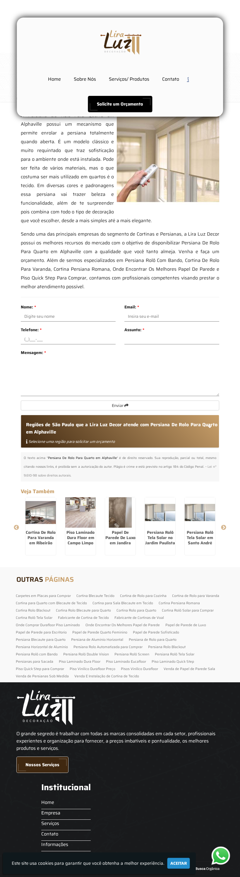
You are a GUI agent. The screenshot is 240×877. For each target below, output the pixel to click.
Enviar (118, 405)
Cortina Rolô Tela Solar (34, 617)
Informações (54, 844)
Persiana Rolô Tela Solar (174, 654)
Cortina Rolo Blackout (33, 610)
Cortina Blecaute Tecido (95, 595)
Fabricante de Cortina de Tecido (83, 617)
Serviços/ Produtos (129, 79)
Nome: (28, 307)
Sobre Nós (85, 79)
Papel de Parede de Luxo (185, 625)
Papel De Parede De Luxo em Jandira (120, 537)
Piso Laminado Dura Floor (79, 661)
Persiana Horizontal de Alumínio (42, 647)
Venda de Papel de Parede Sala (189, 668)
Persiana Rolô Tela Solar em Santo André (200, 537)
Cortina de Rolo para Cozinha (143, 595)
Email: (131, 307)
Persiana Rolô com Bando (37, 654)
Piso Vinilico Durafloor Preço (92, 668)
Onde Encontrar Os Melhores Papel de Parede (122, 625)
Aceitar (178, 863)
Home (54, 79)
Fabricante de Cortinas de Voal (139, 617)
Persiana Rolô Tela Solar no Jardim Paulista (160, 537)
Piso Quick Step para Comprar (40, 668)
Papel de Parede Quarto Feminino (99, 632)
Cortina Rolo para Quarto (136, 610)
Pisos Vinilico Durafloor (139, 668)
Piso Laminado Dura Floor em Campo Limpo (80, 537)
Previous (16, 528)
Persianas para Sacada (34, 661)
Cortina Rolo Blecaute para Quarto (83, 610)
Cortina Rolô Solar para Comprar (188, 610)
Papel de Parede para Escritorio (41, 632)
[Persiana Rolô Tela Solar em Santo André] (200, 512)
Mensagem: (33, 352)
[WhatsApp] (223, 855)
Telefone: (31, 330)
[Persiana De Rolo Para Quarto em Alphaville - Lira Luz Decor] (120, 42)
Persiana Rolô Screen (131, 654)
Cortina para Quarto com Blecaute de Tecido (51, 603)
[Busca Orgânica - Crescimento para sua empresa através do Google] (203, 868)
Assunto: (134, 330)
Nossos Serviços (42, 764)
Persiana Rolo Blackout (167, 647)
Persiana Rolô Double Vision (86, 654)
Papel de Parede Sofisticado (156, 632)
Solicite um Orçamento (120, 104)
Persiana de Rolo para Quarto (152, 639)
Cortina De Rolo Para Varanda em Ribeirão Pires (41, 540)
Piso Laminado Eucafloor (126, 661)
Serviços (50, 823)
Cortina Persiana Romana (179, 603)
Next (224, 528)
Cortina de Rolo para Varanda (195, 595)
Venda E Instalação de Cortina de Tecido (106, 676)
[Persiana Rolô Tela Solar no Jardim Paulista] (160, 512)
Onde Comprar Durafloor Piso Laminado (48, 625)
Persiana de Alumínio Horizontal (97, 639)
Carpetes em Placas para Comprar (43, 595)
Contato (170, 79)
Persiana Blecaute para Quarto (41, 639)
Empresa (50, 812)
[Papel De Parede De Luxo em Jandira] (120, 512)
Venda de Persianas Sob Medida (42, 676)
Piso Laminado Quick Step (173, 661)
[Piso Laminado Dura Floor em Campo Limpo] (80, 512)
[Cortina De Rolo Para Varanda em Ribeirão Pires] (40, 512)
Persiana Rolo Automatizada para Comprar (108, 647)
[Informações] (192, 79)
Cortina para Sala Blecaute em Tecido (122, 603)
